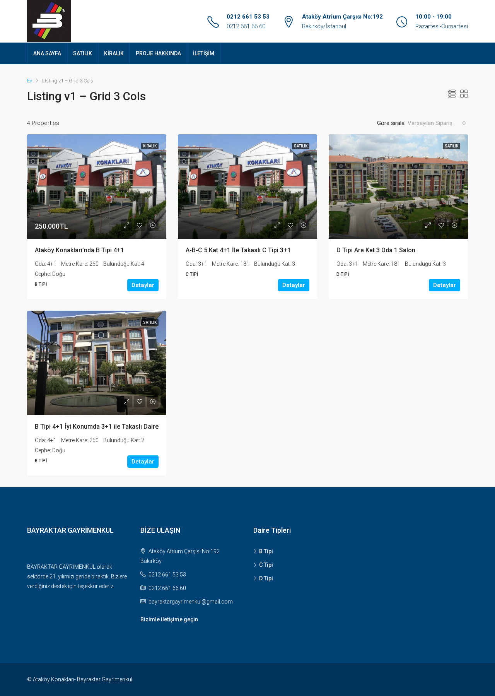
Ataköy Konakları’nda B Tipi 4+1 (79, 250)
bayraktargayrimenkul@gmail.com (190, 602)
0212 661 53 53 (248, 16)
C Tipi (266, 565)
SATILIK (82, 53)
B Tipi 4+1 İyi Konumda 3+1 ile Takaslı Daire (97, 426)
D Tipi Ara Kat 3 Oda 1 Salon (375, 250)
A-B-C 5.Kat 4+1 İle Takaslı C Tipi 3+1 (238, 250)
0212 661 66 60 (246, 26)
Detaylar (142, 285)
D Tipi (266, 578)
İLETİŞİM (203, 53)
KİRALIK (114, 53)
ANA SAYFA (47, 53)
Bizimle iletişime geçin (169, 619)
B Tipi (266, 551)
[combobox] (436, 123)
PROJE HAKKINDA (158, 53)
